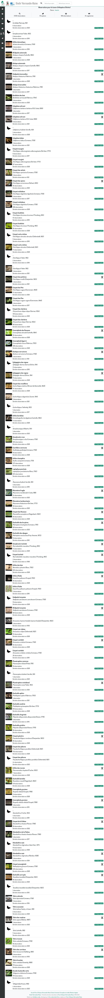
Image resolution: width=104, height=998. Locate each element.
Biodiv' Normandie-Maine (27, 3)
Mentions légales (74, 992)
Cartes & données (55, 992)
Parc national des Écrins (54, 997)
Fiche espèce (99, 28)
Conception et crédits (65, 992)
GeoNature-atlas (36, 997)
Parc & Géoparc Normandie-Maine (43, 992)
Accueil (32, 992)
